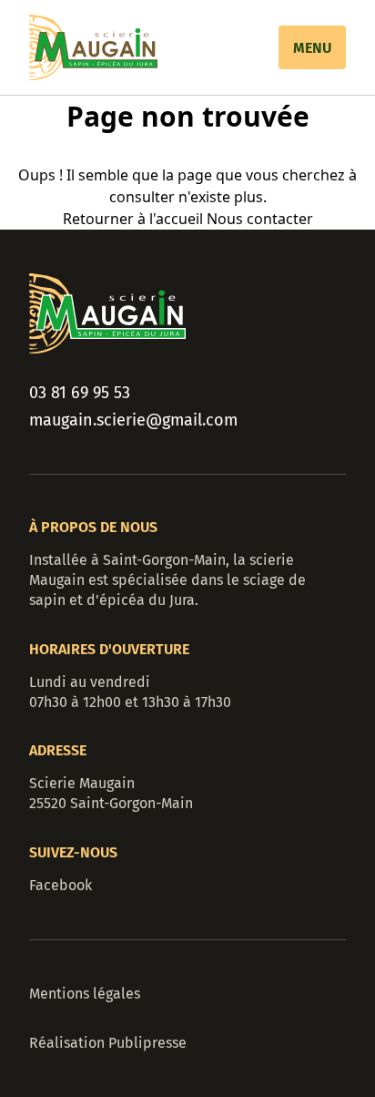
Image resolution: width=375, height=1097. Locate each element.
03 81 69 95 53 (79, 393)
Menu (312, 47)
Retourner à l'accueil (133, 219)
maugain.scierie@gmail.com (133, 420)
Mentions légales (84, 993)
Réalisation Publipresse (108, 1042)
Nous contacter (260, 219)
